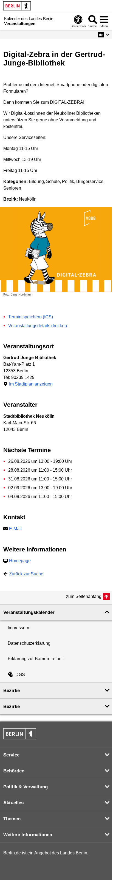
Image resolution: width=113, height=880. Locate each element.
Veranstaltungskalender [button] (29, 612)
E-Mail (15, 528)
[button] (104, 34)
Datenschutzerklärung (29, 643)
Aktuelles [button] (13, 802)
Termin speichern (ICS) (30, 317)
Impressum (18, 627)
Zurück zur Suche (26, 574)
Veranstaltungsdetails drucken (37, 325)
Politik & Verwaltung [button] (25, 786)
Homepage (20, 560)
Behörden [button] (13, 771)
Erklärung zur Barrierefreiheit (36, 658)
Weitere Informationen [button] (27, 834)
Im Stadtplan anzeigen (31, 384)
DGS (20, 674)
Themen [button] (12, 818)
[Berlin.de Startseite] (17, 5)
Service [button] (11, 755)
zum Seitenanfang (83, 596)
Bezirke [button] (11, 690)
